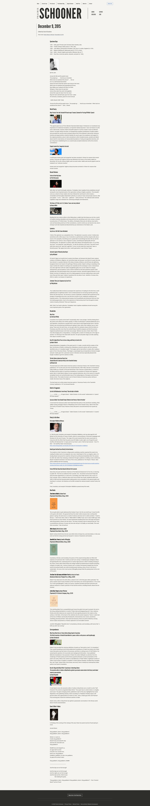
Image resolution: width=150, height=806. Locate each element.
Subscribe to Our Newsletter (75, 795)
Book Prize (78, 3)
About (38, 3)
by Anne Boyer (59, 252)
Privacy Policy (68, 804)
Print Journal (52, 3)
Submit (92, 12)
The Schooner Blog (61, 3)
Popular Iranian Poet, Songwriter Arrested (59, 146)
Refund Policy (76, 804)
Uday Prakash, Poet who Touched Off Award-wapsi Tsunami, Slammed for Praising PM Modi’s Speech (72, 113)
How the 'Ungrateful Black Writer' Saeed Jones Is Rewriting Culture (65, 668)
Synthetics (52, 229)
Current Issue (44, 3)
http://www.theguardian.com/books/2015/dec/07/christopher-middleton (69, 445)
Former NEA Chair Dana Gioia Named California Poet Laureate (63, 469)
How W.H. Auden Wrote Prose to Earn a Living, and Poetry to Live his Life (66, 340)
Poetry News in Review (49, 34)
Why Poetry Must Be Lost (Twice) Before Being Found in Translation (65, 633)
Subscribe (110, 3)
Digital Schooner (70, 3)
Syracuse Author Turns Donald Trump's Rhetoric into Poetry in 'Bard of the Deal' (67, 400)
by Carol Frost (60, 281)
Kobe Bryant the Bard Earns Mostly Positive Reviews (61, 449)
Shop (100, 14)
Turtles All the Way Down (55, 176)
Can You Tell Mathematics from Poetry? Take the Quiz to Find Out (64, 391)
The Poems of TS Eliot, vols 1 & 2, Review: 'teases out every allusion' (65, 203)
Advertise (84, 3)
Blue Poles (52, 315)
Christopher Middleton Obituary (57, 421)
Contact (90, 3)
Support (101, 12)
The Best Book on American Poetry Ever (58, 358)
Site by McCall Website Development (89, 804)
